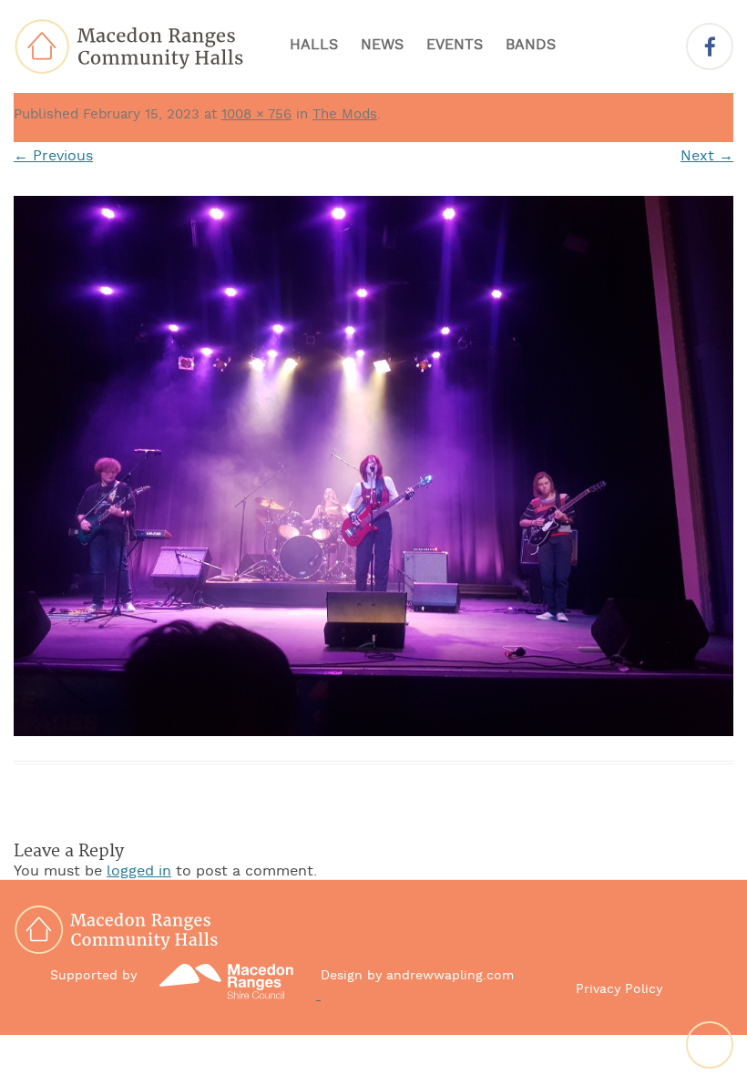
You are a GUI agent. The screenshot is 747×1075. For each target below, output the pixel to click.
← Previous (53, 157)
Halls (314, 46)
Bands (531, 46)
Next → (706, 157)
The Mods (344, 115)
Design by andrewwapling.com (417, 976)
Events (454, 46)
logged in (139, 872)
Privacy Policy (619, 989)
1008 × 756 (256, 115)
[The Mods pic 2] (373, 466)
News (382, 46)
